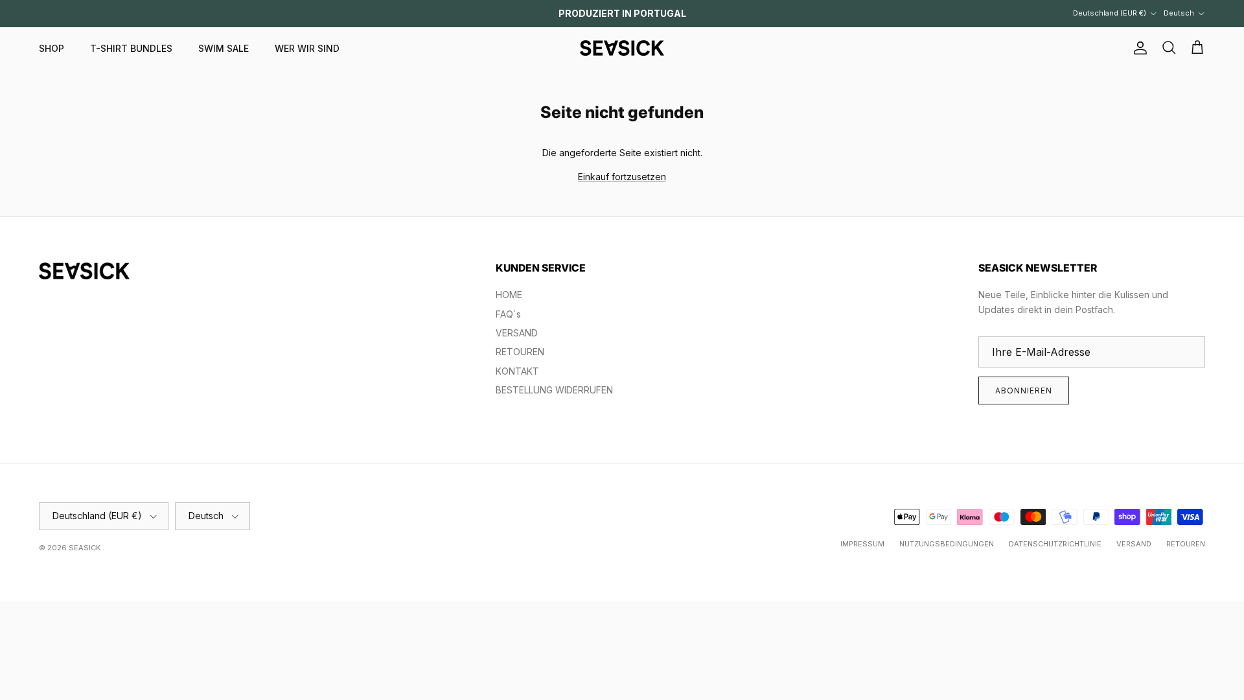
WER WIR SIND (307, 48)
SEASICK (85, 547)
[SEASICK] (622, 48)
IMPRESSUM (862, 543)
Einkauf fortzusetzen (622, 176)
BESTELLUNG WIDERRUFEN (554, 389)
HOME (509, 294)
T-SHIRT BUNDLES (131, 48)
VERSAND (517, 332)
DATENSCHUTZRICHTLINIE (1055, 543)
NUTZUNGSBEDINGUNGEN (946, 543)
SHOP (51, 48)
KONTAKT (517, 371)
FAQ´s (508, 314)
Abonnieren (1023, 390)
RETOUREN (520, 351)
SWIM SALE (223, 48)
